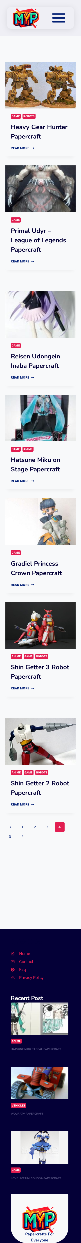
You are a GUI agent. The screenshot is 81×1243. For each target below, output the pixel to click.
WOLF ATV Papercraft (27, 1113)
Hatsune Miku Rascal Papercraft (36, 1049)
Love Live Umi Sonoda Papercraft (36, 1178)
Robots (29, 116)
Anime (28, 449)
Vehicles (18, 1105)
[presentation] (40, 85)
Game (16, 116)
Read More (22, 148)
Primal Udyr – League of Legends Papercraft (38, 240)
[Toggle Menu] (58, 18)
